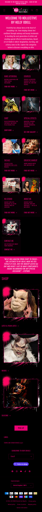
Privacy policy (32, 501)
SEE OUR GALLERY (30, 132)
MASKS (4, 370)
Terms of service (21, 504)
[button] (4, 10)
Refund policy (11, 504)
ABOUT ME (27, 198)
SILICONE (5, 415)
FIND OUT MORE (9, 87)
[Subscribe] (31, 456)
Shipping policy (32, 504)
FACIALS (7, 160)
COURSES (27, 76)
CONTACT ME (9, 240)
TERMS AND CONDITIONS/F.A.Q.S (13, 443)
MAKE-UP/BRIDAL (10, 76)
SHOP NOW (7, 130)
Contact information (22, 507)
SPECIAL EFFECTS (30, 118)
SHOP (6, 118)
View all (21, 428)
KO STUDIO (8, 198)
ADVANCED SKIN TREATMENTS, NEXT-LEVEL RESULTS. (10, 165)
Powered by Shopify (21, 501)
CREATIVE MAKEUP (30, 160)
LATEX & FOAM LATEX (9, 326)
